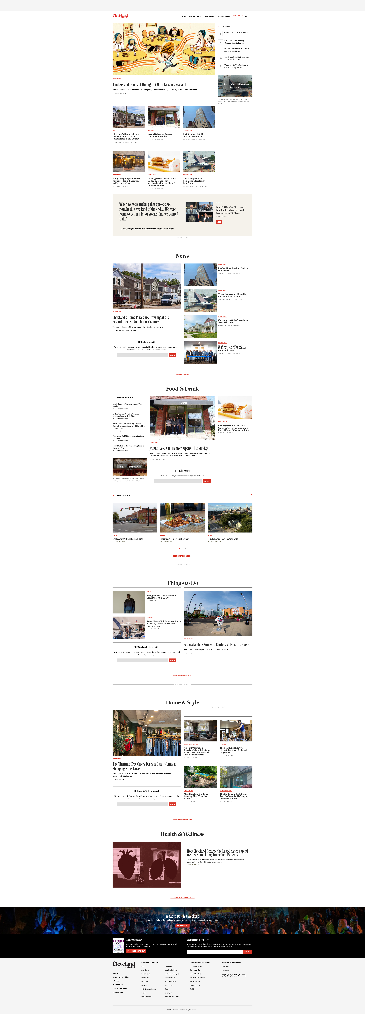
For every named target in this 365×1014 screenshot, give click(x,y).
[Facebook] (228, 975)
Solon (167, 989)
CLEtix (192, 989)
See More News (182, 374)
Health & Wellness (182, 834)
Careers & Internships (121, 977)
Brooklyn (144, 982)
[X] (231, 975)
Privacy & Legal (118, 992)
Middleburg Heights (172, 974)
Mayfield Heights (171, 970)
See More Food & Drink (182, 556)
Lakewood (168, 966)
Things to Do (195, 16)
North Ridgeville (170, 982)
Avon (143, 966)
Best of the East (195, 970)
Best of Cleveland (196, 966)
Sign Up (173, 355)
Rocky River (169, 985)
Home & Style (224, 16)
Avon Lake (145, 970)
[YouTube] (243, 975)
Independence (146, 997)
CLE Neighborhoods (148, 989)
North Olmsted (170, 978)
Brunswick (145, 985)
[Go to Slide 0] (179, 548)
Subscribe (238, 16)
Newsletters (226, 970)
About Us (116, 973)
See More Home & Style (182, 820)
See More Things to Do (182, 676)
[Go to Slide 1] (182, 548)
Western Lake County (172, 997)
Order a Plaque (118, 985)
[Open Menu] (251, 16)
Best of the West (195, 974)
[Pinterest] (239, 975)
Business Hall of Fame (197, 978)
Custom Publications (120, 989)
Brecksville (145, 978)
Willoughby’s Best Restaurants (236, 32)
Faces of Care (195, 982)
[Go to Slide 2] (185, 548)
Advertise (116, 981)
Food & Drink (209, 16)
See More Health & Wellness (183, 898)
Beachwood (145, 974)
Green (143, 993)
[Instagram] (235, 975)
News (183, 16)
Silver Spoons (195, 985)
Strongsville (169, 993)
